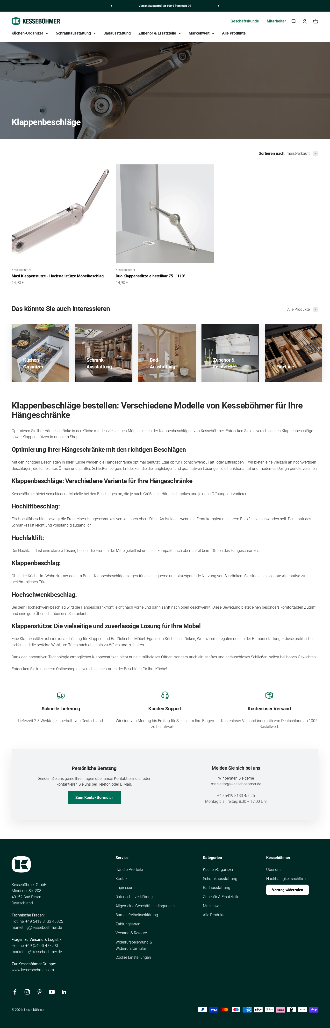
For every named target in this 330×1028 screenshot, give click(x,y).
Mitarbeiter (276, 21)
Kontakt (122, 878)
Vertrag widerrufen (287, 890)
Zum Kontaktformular (94, 797)
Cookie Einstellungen (133, 957)
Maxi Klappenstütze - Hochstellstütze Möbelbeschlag (58, 276)
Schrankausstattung (73, 33)
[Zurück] (111, 5)
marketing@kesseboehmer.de (236, 784)
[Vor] (218, 5)
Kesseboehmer (21, 270)
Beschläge (133, 669)
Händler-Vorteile (129, 869)
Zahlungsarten (127, 924)
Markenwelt (199, 33)
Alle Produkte (234, 33)
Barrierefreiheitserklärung (136, 915)
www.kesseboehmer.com (33, 970)
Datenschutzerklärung (134, 896)
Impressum (125, 887)
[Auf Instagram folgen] (27, 992)
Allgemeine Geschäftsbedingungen (145, 906)
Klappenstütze (32, 638)
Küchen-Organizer (27, 33)
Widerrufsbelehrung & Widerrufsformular (133, 945)
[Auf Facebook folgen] (15, 992)
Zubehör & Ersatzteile (157, 33)
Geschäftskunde (244, 21)
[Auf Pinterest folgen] (39, 992)
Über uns (273, 869)
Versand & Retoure (131, 933)
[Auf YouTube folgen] (52, 992)
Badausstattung (117, 33)
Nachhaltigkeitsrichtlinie (286, 878)
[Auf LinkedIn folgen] (64, 992)
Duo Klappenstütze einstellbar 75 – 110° (150, 276)
